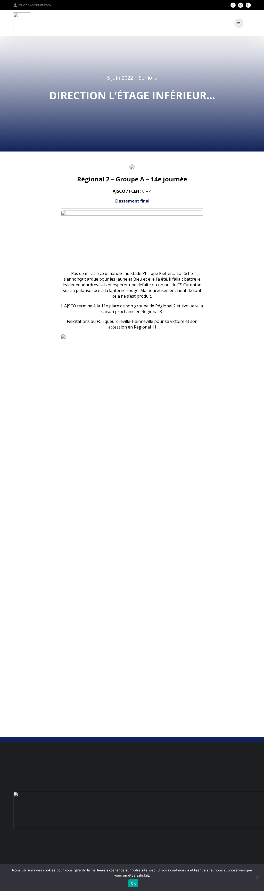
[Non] (257, 877)
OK (133, 883)
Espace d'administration (34, 5)
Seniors (148, 77)
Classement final (132, 201)
